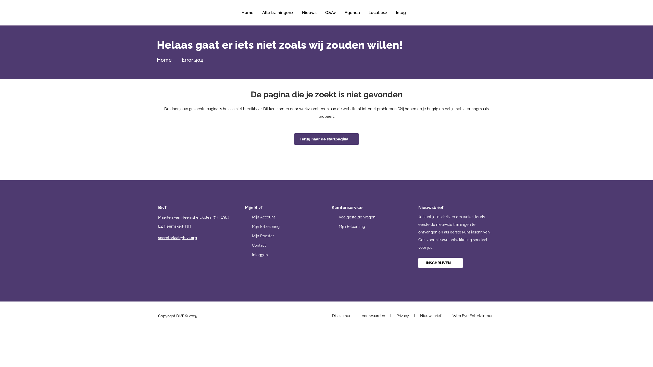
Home (164, 60)
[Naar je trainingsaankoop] (490, 10)
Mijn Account (263, 217)
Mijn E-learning (352, 226)
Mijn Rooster (263, 236)
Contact (259, 245)
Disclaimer (341, 315)
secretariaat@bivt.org (177, 237)
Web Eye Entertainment (474, 315)
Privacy (402, 315)
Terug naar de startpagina (324, 139)
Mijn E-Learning (266, 226)
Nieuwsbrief (430, 315)
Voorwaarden (373, 315)
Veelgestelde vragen (357, 217)
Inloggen (260, 255)
